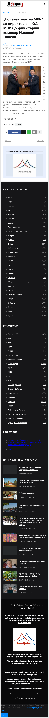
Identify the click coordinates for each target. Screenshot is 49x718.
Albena (27, 198)
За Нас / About (17, 605)
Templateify (17, 693)
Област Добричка (27, 389)
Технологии (27, 311)
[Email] (34, 132)
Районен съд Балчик (27, 410)
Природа (27, 273)
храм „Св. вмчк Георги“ (27, 423)
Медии (27, 376)
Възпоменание (27, 227)
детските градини (27, 418)
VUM (27, 338)
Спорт (27, 299)
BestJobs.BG (27, 334)
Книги (27, 261)
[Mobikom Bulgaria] (24, 165)
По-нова (8, 141)
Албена (27, 210)
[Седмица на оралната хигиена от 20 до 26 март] (10, 482)
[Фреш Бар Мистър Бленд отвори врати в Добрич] (10, 576)
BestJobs (27, 202)
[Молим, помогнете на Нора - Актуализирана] (10, 550)
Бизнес (27, 219)
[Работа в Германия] (10, 495)
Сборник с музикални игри (27, 282)
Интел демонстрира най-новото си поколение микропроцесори (32, 536)
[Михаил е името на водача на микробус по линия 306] (10, 469)
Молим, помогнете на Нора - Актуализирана (31, 549)
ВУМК (27, 351)
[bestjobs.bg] (24, 650)
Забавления (27, 248)
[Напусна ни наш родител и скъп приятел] (10, 563)
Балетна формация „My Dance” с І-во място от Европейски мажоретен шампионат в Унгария (31, 521)
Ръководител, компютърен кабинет (30, 588)
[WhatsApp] (29, 132)
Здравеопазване (27, 359)
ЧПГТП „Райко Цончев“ (27, 414)
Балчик (27, 214)
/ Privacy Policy (24, 681)
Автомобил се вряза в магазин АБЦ (31, 506)
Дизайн (27, 240)
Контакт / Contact (27, 608)
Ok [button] (4, 715)
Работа (27, 406)
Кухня (27, 269)
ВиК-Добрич (27, 355)
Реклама (27, 278)
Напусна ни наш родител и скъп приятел (32, 562)
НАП (27, 381)
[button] (4, 4)
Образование (27, 393)
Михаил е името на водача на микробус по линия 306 (31, 469)
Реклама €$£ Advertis (26, 698)
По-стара (40, 141)
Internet (27, 206)
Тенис (27, 307)
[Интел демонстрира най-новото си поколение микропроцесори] (10, 537)
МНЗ (27, 372)
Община (27, 397)
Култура (27, 265)
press (10, 449)
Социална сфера (27, 294)
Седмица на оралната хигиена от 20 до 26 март (31, 481)
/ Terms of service (24, 679)
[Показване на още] (39, 132)
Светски (27, 286)
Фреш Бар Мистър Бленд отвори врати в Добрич (29, 575)
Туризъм (27, 316)
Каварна (27, 257)
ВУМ (27, 347)
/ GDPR (24, 684)
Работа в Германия (26, 493)
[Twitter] (23, 132)
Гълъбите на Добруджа (27, 231)
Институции (27, 364)
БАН (27, 343)
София (27, 290)
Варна (27, 223)
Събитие (27, 303)
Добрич (23, 12)
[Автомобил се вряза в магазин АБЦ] (10, 507)
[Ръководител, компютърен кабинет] (10, 588)
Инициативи (27, 252)
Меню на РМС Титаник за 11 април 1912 (24, 440)
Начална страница (10, 12)
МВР (27, 368)
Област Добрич (27, 385)
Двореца (27, 236)
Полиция (27, 402)
